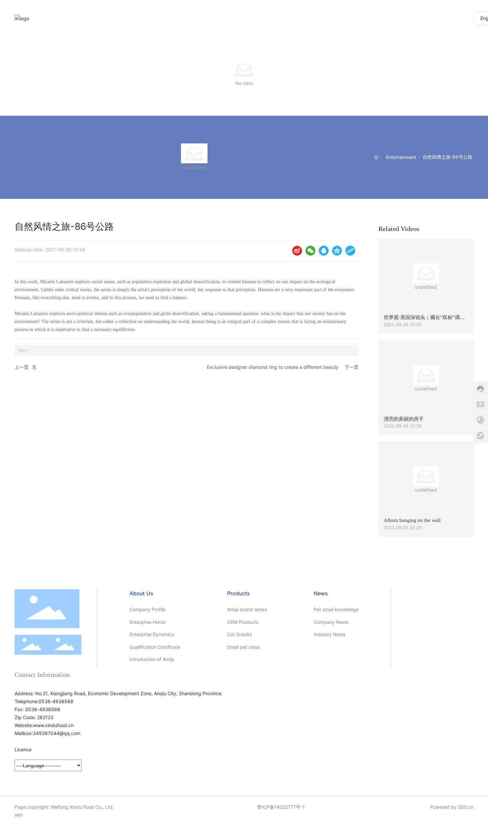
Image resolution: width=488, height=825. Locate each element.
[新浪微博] (297, 251)
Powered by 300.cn (451, 807)
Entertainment (401, 157)
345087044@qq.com (56, 733)
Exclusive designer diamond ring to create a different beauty (273, 367)
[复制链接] (350, 251)
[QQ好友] (324, 251)
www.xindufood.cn (53, 725)
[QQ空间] (337, 251)
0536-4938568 (56, 701)
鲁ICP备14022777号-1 (281, 807)
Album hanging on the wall (412, 520)
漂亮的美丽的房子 (404, 419)
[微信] (310, 251)
